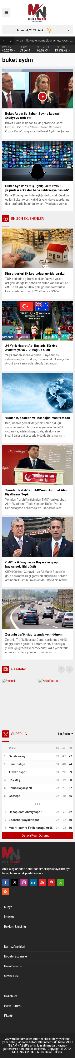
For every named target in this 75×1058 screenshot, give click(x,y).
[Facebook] (5, 882)
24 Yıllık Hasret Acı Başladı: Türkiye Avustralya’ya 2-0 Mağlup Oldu (46, 40)
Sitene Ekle (11, 976)
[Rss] (5, 891)
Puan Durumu (13, 1006)
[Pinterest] (51, 882)
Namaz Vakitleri (14, 946)
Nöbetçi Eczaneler (16, 956)
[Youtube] (42, 882)
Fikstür (8, 1015)
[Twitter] (14, 882)
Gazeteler (10, 996)
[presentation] (61, 669)
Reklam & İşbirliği (15, 926)
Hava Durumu (13, 966)
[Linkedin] (33, 882)
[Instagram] (24, 882)
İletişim (9, 917)
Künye (8, 907)
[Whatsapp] (60, 882)
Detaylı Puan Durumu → (37, 835)
